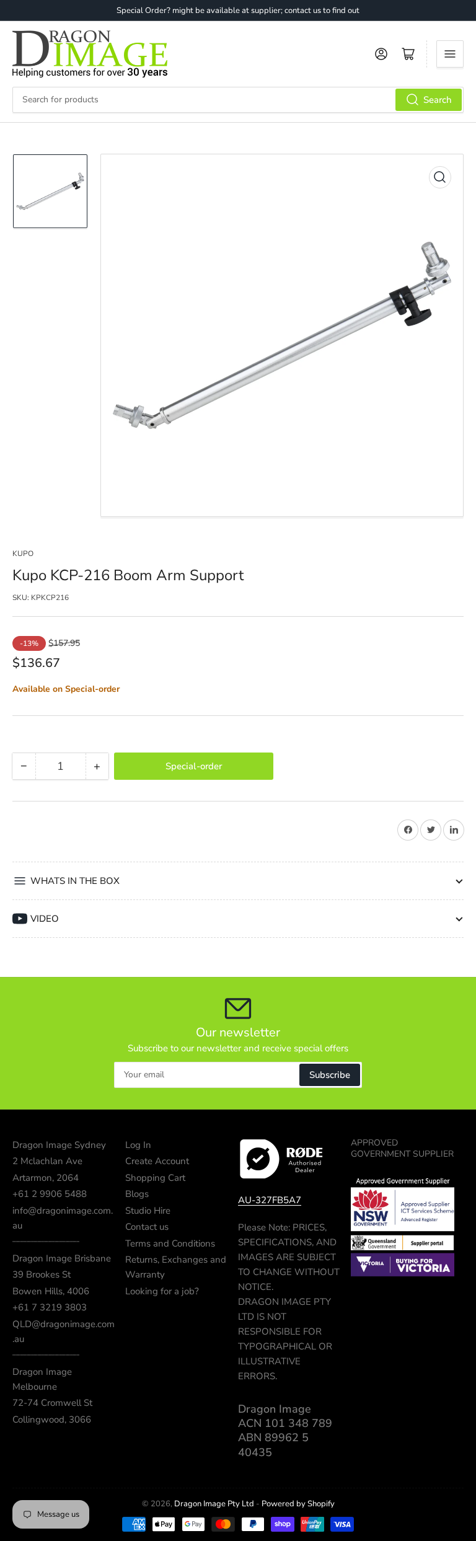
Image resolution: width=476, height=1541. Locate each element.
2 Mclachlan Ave (47, 1161)
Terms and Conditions (170, 1243)
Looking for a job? (162, 1291)
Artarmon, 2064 (45, 1178)
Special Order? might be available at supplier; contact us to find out (238, 10)
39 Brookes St (41, 1274)
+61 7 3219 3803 (49, 1307)
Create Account (157, 1161)
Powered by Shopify (298, 1503)
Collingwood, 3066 (51, 1419)
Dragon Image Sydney (59, 1145)
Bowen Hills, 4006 (50, 1291)
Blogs (137, 1194)
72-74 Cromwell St (52, 1403)
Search (437, 100)
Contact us (147, 1227)
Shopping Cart (155, 1178)
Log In (138, 1145)
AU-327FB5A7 (269, 1200)
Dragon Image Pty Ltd (214, 1503)
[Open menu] (450, 54)
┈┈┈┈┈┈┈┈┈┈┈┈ (45, 1241)
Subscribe (329, 1075)
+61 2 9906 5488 (49, 1194)
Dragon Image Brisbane (61, 1258)
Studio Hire (147, 1210)
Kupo (22, 554)
